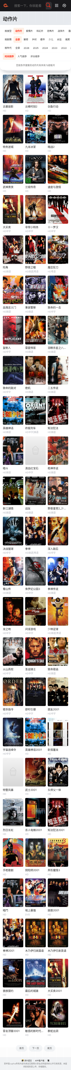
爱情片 (29, 31)
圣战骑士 (30, 669)
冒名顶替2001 (11, 1030)
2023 (54, 48)
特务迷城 (8, 146)
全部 (17, 39)
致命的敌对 (9, 387)
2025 (35, 48)
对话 (59, 39)
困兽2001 (53, 910)
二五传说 (53, 387)
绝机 (27, 387)
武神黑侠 (8, 187)
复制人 (7, 347)
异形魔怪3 (54, 870)
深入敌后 (53, 548)
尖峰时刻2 (31, 106)
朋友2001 (53, 709)
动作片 (18, 31)
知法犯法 (53, 428)
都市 (42, 39)
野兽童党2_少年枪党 (58, 508)
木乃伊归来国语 (34, 950)
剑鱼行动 (53, 106)
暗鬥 (5, 910)
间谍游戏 (30, 629)
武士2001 (31, 789)
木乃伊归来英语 (57, 950)
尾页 (49, 1048)
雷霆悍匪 (30, 347)
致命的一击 (54, 307)
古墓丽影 (8, 106)
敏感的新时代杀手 (35, 1030)
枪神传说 (53, 468)
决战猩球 (8, 548)
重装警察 (30, 307)
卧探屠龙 (53, 749)
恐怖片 (50, 31)
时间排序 (9, 56)
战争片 (61, 31)
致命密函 (53, 669)
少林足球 (53, 629)
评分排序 (35, 56)
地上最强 (30, 910)
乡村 (34, 39)
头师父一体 (54, 789)
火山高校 (8, 669)
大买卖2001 (55, 990)
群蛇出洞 (53, 1030)
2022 (64, 48)
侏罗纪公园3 (32, 588)
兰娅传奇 (30, 187)
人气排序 (22, 56)
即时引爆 (30, 709)
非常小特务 (31, 227)
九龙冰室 (30, 146)
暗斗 (5, 468)
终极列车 (30, 428)
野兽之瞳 (30, 267)
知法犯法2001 (56, 830)
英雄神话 (8, 428)
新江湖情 (8, 508)
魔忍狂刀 (53, 267)
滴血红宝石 (31, 468)
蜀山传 (7, 588)
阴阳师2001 (32, 870)
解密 (26, 39)
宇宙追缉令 (9, 749)
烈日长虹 (8, 830)
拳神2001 (8, 950)
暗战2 (51, 146)
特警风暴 (8, 789)
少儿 (51, 39)
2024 (45, 48)
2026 (26, 48)
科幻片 (40, 31)
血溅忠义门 (9, 307)
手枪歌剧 (8, 870)
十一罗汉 (53, 227)
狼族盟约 (8, 990)
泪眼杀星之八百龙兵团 (58, 347)
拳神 (27, 548)
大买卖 (7, 227)
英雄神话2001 (33, 749)
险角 (5, 267)
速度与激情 (54, 187)
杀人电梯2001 (33, 830)
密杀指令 (8, 709)
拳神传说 (53, 588)
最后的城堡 (31, 990)
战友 (27, 508)
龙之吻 (7, 629)
